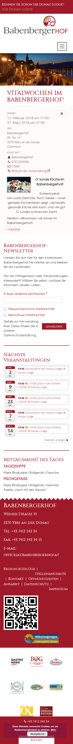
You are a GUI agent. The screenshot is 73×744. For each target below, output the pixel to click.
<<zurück (13, 229)
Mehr (53, 729)
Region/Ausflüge (19, 569)
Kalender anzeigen (55, 440)
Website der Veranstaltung (29, 171)
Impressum (58, 589)
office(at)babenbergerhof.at (31, 555)
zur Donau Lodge (17, 9)
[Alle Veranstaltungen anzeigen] (61, 114)
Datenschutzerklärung (20, 335)
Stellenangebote (50, 574)
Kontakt (16, 579)
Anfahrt (11, 584)
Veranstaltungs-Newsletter (31, 309)
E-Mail (15, 166)
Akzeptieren (37, 734)
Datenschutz (36, 584)
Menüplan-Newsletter (26, 315)
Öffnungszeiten (43, 579)
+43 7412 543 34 (37, 721)
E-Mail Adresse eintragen (25, 294)
